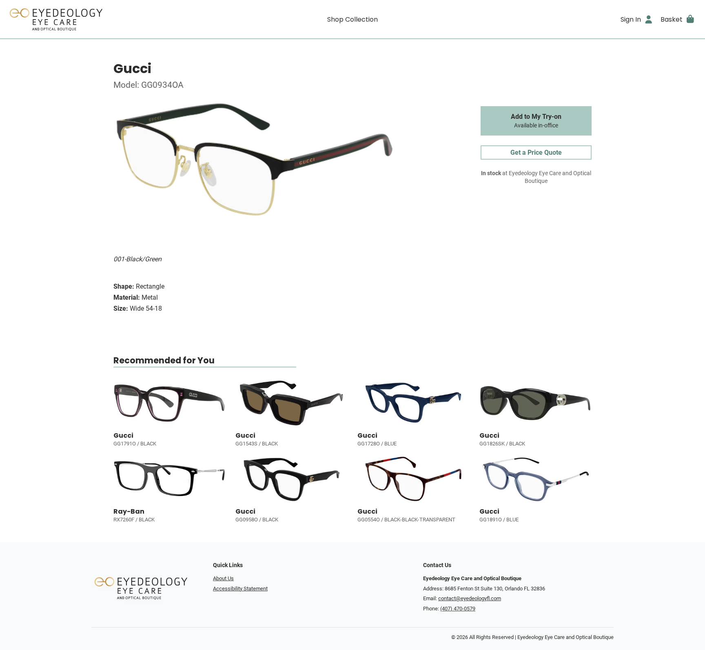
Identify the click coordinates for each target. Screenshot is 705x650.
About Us (223, 578)
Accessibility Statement (240, 588)
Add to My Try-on (536, 121)
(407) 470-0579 (457, 608)
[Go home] (93, 19)
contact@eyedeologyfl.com (469, 598)
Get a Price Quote (536, 152)
